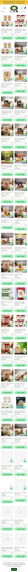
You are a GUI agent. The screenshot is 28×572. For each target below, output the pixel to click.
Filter (4, 11)
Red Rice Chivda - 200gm (20, 492)
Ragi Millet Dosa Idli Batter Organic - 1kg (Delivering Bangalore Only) (7, 549)
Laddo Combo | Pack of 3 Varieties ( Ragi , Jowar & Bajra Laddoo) (20, 249)
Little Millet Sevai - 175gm (7, 220)
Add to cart (7, 38)
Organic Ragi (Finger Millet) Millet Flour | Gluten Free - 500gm (7, 358)
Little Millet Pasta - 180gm (21, 83)
